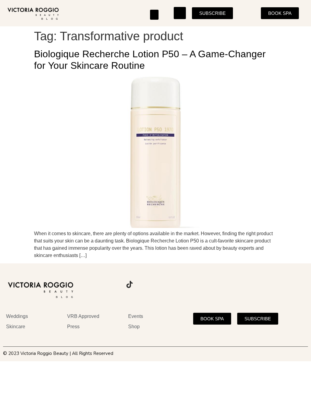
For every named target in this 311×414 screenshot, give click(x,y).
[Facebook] (112, 284)
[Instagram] (96, 284)
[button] (154, 15)
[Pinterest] (146, 284)
